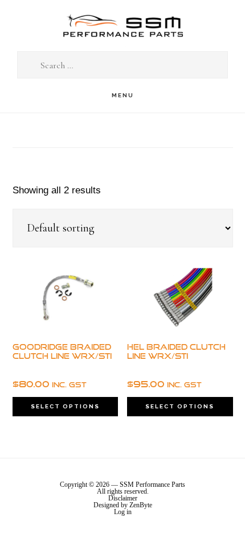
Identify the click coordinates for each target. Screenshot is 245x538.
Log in (123, 512)
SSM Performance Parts (122, 26)
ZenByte (140, 505)
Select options (65, 406)
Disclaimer (122, 498)
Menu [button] (123, 95)
